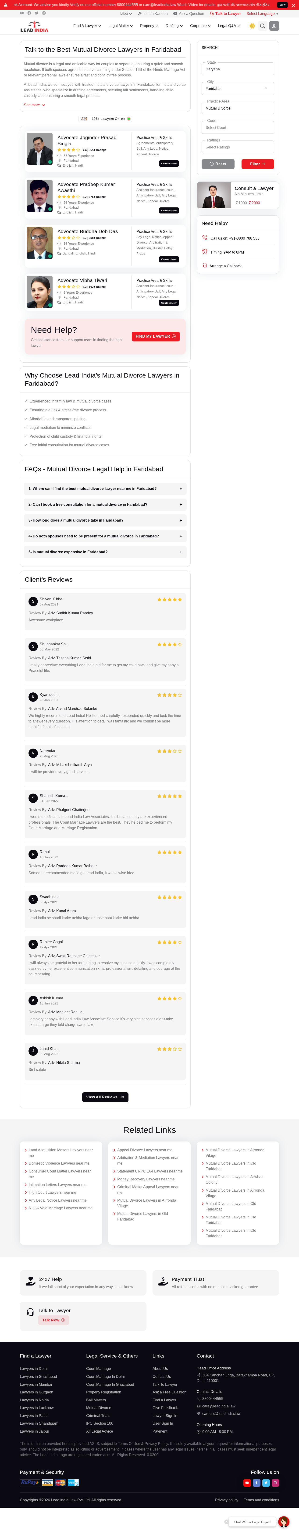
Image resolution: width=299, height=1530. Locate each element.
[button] (263, 26)
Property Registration (103, 1392)
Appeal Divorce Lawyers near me (144, 1150)
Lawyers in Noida (34, 1400)
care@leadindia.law (218, 1406)
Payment (160, 1431)
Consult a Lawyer (254, 188)
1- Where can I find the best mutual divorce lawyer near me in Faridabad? (92, 489)
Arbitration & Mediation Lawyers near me (147, 1160)
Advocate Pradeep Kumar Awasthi (86, 187)
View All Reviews (102, 1097)
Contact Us (162, 1377)
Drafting (172, 26)
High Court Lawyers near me (52, 1192)
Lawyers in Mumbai (36, 1384)
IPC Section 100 (99, 1423)
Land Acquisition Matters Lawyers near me (61, 1153)
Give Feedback (165, 1408)
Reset (220, 164)
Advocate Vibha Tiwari (82, 280)
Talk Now (50, 1320)
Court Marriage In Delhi (105, 1377)
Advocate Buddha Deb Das (87, 231)
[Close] (293, 5)
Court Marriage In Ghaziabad (110, 1384)
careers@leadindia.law (221, 1414)
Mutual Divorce (98, 1408)
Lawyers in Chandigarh (39, 1423)
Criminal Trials (98, 1416)
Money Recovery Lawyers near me (146, 1179)
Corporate (198, 26)
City (210, 82)
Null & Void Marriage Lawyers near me (61, 1208)
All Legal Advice (99, 1431)
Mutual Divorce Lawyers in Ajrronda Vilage (146, 1203)
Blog (124, 13)
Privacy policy (226, 1500)
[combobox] (238, 68)
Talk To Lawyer (165, 1384)
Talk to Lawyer (228, 14)
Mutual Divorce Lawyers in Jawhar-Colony (235, 1179)
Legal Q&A (227, 26)
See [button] (32, 105)
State (211, 62)
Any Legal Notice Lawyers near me (58, 1200)
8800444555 (212, 1399)
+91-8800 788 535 (235, 238)
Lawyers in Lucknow (37, 1408)
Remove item (266, 88)
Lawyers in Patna (34, 1416)
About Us (160, 1369)
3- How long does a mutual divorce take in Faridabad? (76, 520)
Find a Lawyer (164, 1400)
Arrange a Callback (226, 266)
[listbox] (238, 147)
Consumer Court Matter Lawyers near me (60, 1174)
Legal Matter (118, 26)
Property (147, 26)
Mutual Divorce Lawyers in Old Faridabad (142, 1216)
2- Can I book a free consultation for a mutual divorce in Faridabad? (87, 504)
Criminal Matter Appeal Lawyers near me (147, 1189)
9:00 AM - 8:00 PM (217, 1432)
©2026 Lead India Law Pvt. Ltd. (65, 1500)
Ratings (213, 140)
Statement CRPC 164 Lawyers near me (150, 1171)
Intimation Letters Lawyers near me (57, 1185)
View (283, 4)
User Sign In (163, 1423)
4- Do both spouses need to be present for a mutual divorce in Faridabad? (93, 536)
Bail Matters (96, 1400)
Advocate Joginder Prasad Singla (87, 140)
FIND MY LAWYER (153, 336)
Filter (255, 164)
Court (211, 121)
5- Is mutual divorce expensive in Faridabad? (68, 552)
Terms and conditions (261, 1500)
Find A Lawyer (85, 26)
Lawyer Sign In (165, 1416)
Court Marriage (98, 1369)
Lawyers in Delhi (34, 1369)
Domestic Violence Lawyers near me (59, 1163)
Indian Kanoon (155, 14)
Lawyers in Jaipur (34, 1431)
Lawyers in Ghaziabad (38, 1377)
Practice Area (218, 101)
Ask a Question (191, 14)
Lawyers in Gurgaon (36, 1392)
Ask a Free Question (169, 1392)
